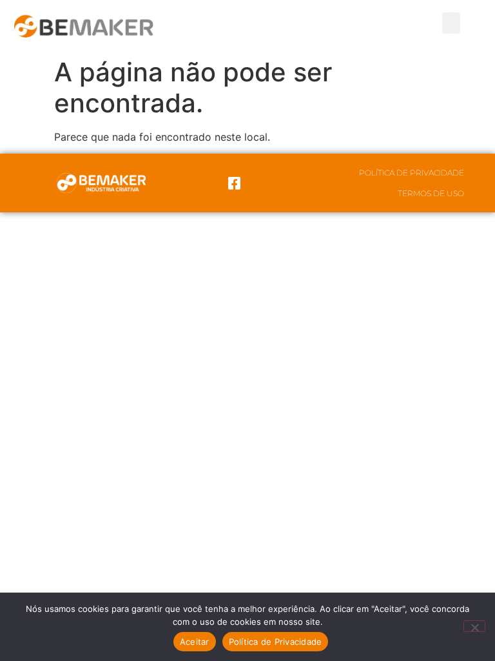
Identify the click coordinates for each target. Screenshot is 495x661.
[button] (451, 23)
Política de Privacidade (411, 173)
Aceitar (194, 641)
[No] (474, 626)
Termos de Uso (431, 193)
